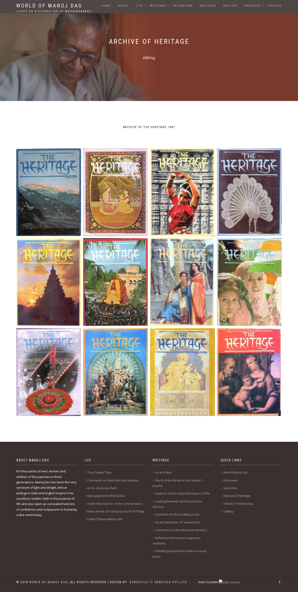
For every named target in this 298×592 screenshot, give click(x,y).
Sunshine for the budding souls (177, 514)
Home (106, 5)
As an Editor (163, 472)
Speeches (208, 5)
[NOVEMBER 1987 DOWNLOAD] (182, 372)
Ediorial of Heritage (236, 496)
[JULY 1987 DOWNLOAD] (182, 282)
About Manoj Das (235, 472)
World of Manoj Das (54, 7)
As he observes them (102, 488)
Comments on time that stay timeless (113, 480)
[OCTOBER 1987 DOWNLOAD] (115, 372)
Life (139, 5)
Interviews (183, 5)
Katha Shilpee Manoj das (104, 519)
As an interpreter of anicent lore (177, 522)
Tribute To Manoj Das (238, 503)
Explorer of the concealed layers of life (182, 493)
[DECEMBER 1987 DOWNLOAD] (249, 372)
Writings (158, 5)
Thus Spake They (99, 472)
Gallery (230, 5)
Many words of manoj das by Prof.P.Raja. (116, 511)
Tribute (275, 5)
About (123, 5)
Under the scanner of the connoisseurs (115, 503)
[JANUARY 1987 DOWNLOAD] (48, 192)
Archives (253, 5)
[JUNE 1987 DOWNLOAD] (115, 282)
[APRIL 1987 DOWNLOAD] (249, 192)
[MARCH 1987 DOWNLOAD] (182, 192)
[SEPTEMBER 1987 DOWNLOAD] (48, 372)
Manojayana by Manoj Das (106, 496)
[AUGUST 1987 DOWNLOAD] (249, 282)
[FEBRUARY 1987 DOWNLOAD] (115, 192)
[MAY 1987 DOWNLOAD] (48, 282)
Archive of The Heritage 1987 (149, 127)
